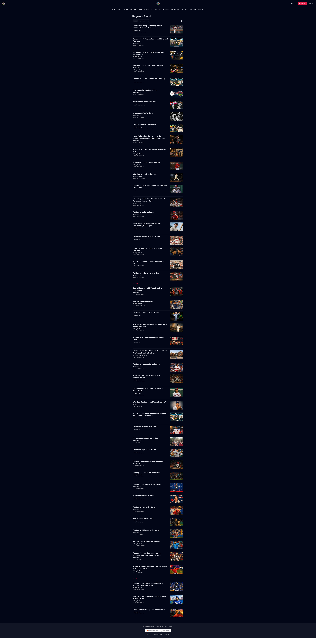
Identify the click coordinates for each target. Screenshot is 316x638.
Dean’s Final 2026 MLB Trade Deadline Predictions (147, 289)
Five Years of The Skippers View (145, 90)
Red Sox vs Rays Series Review (144, 450)
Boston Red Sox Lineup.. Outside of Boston (149, 610)
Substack (149, 634)
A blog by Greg (137, 463)
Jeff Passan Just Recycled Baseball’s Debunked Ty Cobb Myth (147, 225)
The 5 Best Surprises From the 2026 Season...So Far (146, 377)
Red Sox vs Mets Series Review (144, 507)
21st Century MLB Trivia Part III (144, 125)
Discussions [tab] (146, 21)
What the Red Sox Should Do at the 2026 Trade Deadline (148, 390)
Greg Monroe (141, 71)
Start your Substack (153, 630)
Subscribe (302, 3)
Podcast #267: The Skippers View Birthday (149, 79)
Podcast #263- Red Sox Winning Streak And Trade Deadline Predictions (149, 415)
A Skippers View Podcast (140, 355)
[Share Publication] (295, 3)
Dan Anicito (140, 406)
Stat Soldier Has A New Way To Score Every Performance (149, 53)
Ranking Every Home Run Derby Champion (149, 461)
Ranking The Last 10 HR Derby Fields (146, 473)
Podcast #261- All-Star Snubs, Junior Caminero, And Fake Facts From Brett (147, 554)
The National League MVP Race (144, 102)
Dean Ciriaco (142, 32)
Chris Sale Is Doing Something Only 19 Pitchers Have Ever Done (147, 27)
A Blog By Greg (137, 127)
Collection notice (168, 626)
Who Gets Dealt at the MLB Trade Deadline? (149, 402)
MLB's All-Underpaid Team (143, 301)
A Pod (134, 81)
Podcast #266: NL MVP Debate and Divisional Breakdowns (150, 187)
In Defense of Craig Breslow (143, 496)
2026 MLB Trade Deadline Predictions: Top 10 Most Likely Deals (150, 325)
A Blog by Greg (137, 70)
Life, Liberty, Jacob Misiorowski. (145, 174)
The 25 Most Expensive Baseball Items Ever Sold (149, 150)
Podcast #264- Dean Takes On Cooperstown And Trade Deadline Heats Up (150, 352)
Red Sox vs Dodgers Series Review (146, 273)
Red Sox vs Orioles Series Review (145, 427)
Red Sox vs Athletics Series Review (146, 313)
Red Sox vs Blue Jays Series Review (146, 163)
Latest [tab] (135, 21)
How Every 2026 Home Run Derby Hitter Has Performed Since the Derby (149, 200)
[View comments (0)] (146, 34)
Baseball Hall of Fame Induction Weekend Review (148, 339)
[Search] (292, 3)
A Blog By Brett (137, 104)
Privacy (157, 626)
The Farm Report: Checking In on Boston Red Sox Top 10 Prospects (150, 567)
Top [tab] (140, 21)
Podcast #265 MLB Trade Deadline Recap (148, 261)
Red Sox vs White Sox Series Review (146, 237)
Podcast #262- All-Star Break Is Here (147, 484)
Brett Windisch (141, 105)
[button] (114, 9)
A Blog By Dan (137, 404)
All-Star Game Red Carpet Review (145, 438)
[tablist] (141, 21)
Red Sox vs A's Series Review (144, 212)
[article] (158, 30)
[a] (176, 42)
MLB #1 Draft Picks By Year (143, 519)
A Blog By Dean (137, 30)
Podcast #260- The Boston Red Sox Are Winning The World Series (148, 584)
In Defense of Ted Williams (143, 113)
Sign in (311, 3)
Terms (161, 626)
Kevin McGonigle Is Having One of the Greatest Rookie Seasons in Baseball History (149, 137)
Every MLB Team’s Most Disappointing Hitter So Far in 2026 (149, 597)
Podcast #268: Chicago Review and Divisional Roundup (150, 40)
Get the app (166, 630)
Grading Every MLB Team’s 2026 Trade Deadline (147, 249)
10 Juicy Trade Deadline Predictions (146, 542)
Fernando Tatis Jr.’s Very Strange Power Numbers (148, 66)
